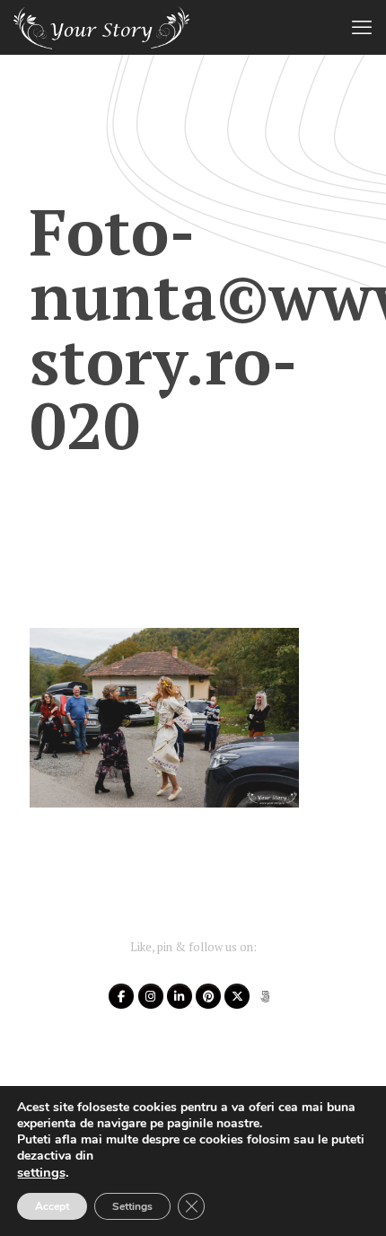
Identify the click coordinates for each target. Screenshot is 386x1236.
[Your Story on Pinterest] (208, 996)
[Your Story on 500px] (265, 996)
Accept (52, 1206)
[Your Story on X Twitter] (237, 996)
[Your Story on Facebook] (121, 996)
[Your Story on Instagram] (150, 996)
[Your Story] (101, 26)
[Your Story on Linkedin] (179, 996)
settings (41, 1172)
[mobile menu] (362, 27)
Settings (132, 1206)
